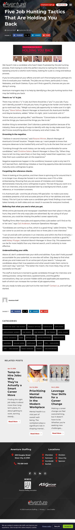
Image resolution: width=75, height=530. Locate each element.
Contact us (54, 286)
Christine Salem (25, 151)
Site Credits (51, 509)
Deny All (57, 526)
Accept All (68, 526)
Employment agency (12, 332)
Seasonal (7, 343)
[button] (71, 5)
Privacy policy (46, 526)
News (21, 337)
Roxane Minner (39, 139)
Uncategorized (51, 348)
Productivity (59, 337)
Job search (27, 332)
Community (47, 326)
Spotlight (31, 343)
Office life (30, 337)
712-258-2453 (22, 464)
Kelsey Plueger (13, 240)
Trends (39, 348)
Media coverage (10, 337)
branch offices (34, 326)
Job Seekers (39, 332)
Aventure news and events (14, 326)
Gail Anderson (24, 223)
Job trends (51, 332)
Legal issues (63, 332)
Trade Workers (27, 348)
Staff (40, 343)
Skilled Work (19, 343)
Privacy (42, 509)
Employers (59, 326)
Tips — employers (52, 343)
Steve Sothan (16, 110)
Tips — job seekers (11, 348)
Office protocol (44, 337)
